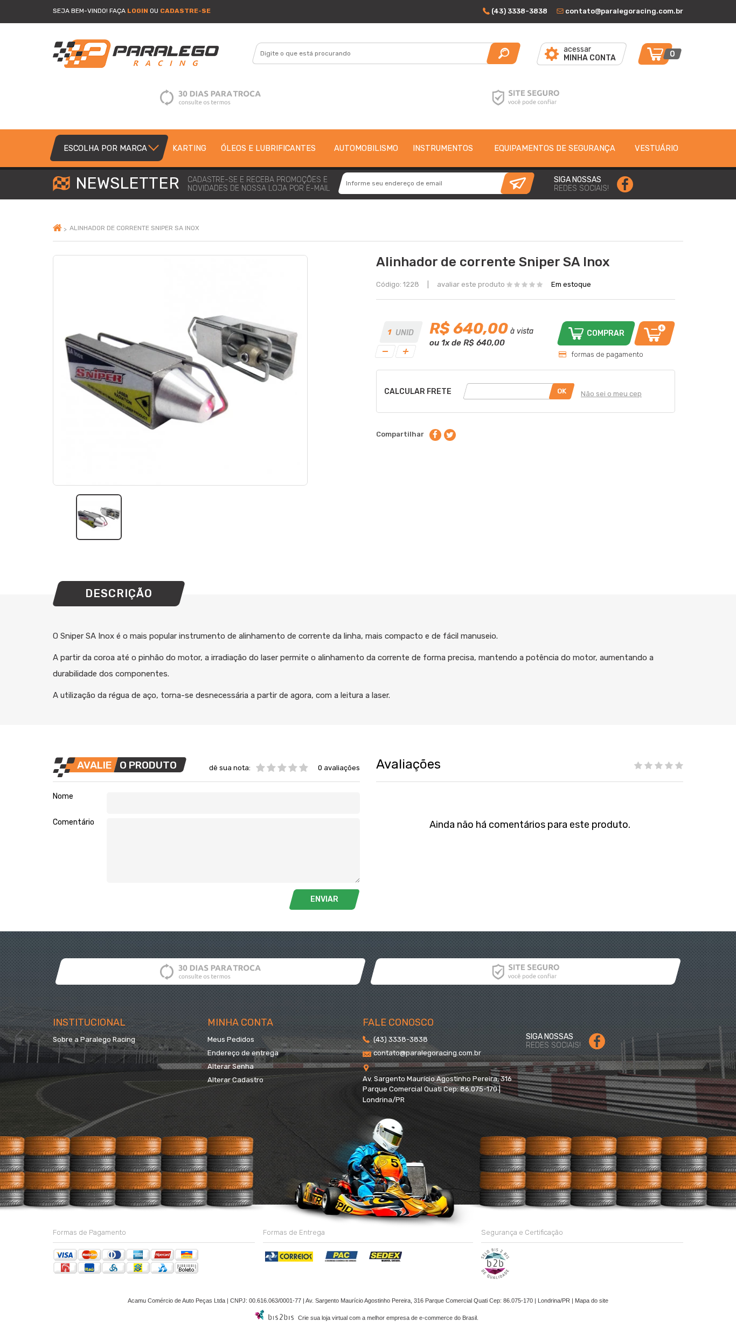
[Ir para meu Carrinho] (655, 54)
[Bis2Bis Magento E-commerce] (274, 1318)
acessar (590, 54)
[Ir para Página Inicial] (58, 229)
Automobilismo (366, 148)
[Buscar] (503, 53)
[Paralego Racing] (154, 53)
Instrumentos (443, 148)
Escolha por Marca (105, 148)
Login (137, 11)
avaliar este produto (471, 284)
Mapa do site (591, 1300)
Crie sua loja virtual (323, 1318)
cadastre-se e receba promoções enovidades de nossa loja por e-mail (259, 184)
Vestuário (656, 148)
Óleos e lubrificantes (268, 148)
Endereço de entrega (243, 1053)
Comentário (73, 822)
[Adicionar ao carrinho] (654, 333)
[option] (99, 517)
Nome (63, 796)
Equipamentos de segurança (554, 148)
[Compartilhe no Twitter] (450, 435)
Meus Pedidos (230, 1039)
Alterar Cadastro (235, 1080)
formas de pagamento (607, 354)
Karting (189, 148)
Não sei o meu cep (611, 393)
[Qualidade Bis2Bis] (495, 1277)
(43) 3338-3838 (519, 11)
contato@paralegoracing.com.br (624, 11)
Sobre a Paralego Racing (94, 1039)
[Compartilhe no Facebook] (435, 435)
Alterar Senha (230, 1066)
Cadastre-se (185, 11)
